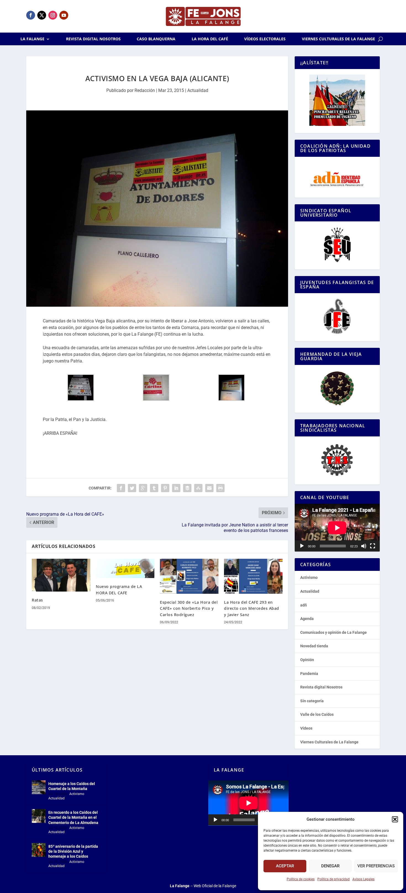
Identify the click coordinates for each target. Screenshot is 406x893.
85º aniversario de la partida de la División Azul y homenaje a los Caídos (73, 851)
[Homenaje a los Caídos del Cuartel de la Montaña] (39, 787)
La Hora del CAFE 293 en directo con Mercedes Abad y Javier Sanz (251, 608)
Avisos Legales (363, 879)
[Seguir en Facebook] (30, 15)
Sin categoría (312, 701)
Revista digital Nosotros (93, 39)
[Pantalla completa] (372, 546)
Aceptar (285, 865)
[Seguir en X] (41, 15)
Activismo (309, 577)
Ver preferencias (376, 865)
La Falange (32, 39)
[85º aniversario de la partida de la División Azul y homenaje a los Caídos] (39, 850)
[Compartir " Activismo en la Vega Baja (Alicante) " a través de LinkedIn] (176, 488)
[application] (337, 528)
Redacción (145, 90)
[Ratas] (61, 575)
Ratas (37, 600)
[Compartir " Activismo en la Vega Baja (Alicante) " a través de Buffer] (187, 488)
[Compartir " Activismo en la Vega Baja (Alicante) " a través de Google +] (143, 488)
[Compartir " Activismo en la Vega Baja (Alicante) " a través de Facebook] (120, 488)
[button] (395, 819)
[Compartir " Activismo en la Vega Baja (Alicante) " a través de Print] (220, 488)
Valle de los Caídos (317, 714)
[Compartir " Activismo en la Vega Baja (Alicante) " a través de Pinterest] (165, 488)
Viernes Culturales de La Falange (338, 39)
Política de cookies (301, 879)
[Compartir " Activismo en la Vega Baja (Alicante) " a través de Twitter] (132, 488)
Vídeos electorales (265, 39)
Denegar (330, 865)
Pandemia (309, 673)
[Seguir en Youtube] (63, 15)
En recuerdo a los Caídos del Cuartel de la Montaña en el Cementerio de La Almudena (73, 817)
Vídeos (306, 728)
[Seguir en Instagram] (52, 15)
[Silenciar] (364, 546)
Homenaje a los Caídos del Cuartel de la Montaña (71, 786)
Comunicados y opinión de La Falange (333, 632)
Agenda (307, 618)
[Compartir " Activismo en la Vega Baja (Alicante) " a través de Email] (209, 488)
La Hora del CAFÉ (210, 39)
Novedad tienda (314, 646)
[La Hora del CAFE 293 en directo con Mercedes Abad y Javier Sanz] (253, 576)
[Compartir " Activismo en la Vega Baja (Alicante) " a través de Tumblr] (154, 488)
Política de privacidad (333, 879)
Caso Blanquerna (156, 39)
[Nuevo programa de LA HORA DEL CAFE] (125, 568)
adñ (303, 605)
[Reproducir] (302, 546)
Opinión (307, 660)
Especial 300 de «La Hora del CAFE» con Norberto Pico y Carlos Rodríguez (189, 608)
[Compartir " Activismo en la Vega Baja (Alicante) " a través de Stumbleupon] (198, 488)
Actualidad (197, 90)
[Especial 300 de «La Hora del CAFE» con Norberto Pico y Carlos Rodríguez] (189, 576)
